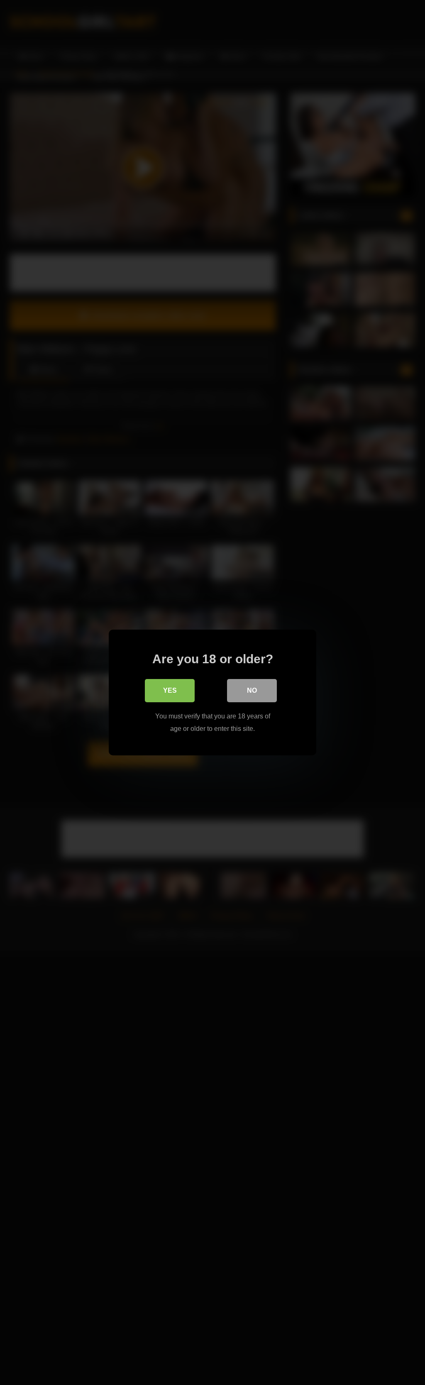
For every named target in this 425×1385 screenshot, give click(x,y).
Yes (170, 690)
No (252, 690)
